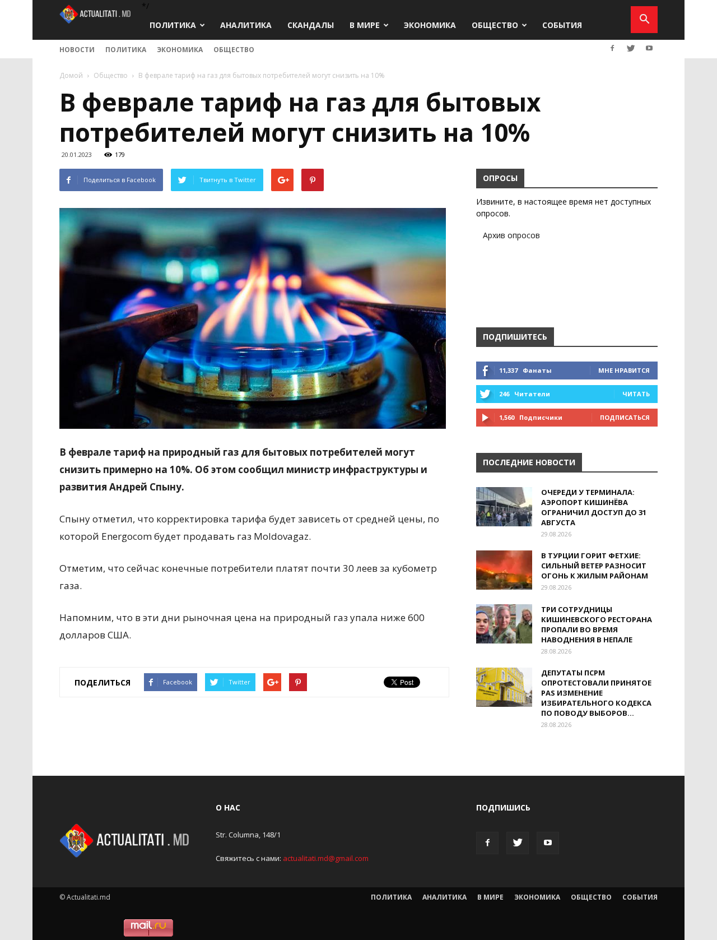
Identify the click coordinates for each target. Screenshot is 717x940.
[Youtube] (649, 48)
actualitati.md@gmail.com (326, 858)
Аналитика (246, 25)
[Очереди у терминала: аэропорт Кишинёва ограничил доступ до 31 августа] (504, 506)
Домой (71, 75)
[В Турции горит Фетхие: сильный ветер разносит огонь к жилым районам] (504, 570)
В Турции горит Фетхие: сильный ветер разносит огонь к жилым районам (594, 565)
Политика (173, 25)
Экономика (430, 25)
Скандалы (310, 25)
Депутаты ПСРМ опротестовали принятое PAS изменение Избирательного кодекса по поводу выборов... (596, 693)
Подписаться (625, 417)
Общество (495, 25)
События (562, 25)
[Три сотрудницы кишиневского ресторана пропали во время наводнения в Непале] (504, 623)
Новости (77, 49)
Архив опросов (511, 235)
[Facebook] (612, 48)
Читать (636, 394)
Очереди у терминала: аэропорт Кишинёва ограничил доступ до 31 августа (593, 507)
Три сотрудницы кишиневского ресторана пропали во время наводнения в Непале (596, 624)
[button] (644, 19)
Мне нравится (624, 370)
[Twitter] (630, 48)
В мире (365, 25)
